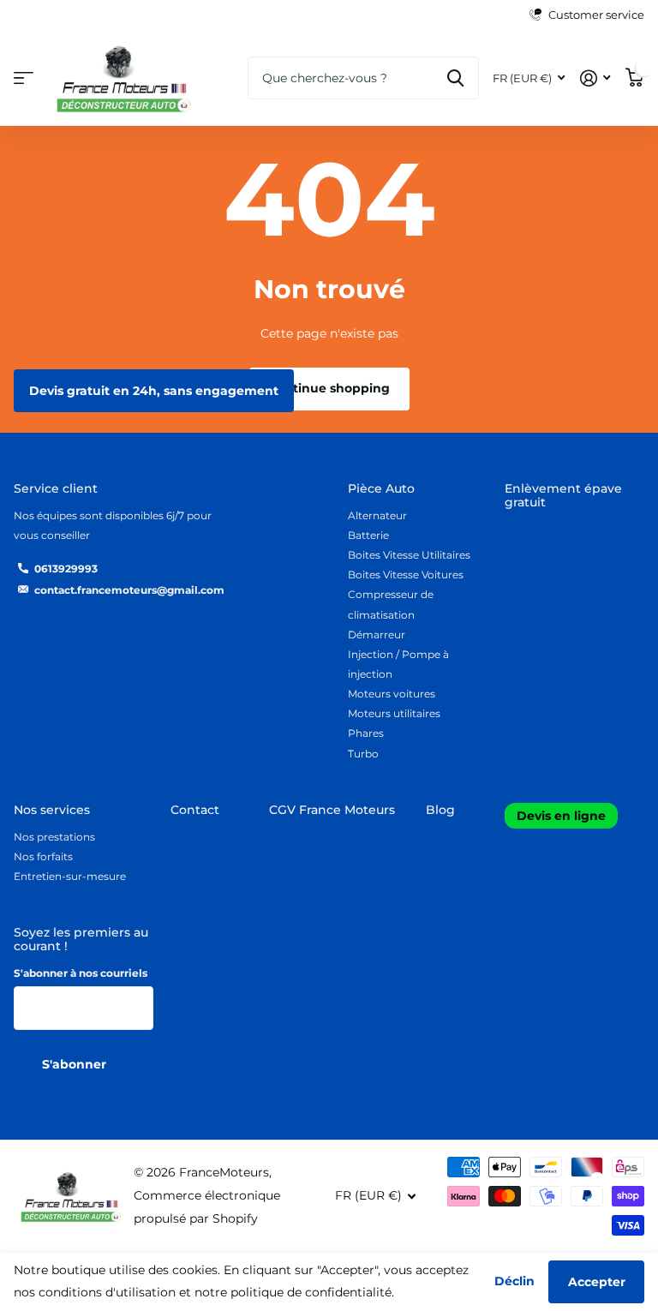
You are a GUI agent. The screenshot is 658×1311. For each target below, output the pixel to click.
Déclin (514, 1281)
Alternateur (377, 515)
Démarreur (376, 634)
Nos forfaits (43, 856)
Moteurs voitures (391, 693)
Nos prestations (54, 836)
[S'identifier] (595, 78)
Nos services (52, 809)
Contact (194, 809)
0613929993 (66, 568)
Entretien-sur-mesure (70, 876)
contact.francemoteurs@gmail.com (129, 590)
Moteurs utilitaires (394, 713)
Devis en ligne (561, 815)
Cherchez (455, 78)
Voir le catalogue (23, 78)
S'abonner (76, 1064)
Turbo (363, 753)
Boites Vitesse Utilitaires (409, 554)
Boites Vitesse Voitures (406, 574)
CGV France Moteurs (332, 809)
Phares (366, 733)
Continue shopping (329, 388)
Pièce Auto (381, 488)
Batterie (368, 535)
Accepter (596, 1282)
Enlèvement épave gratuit (563, 495)
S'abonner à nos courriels (80, 973)
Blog (440, 809)
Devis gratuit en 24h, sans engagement (153, 390)
